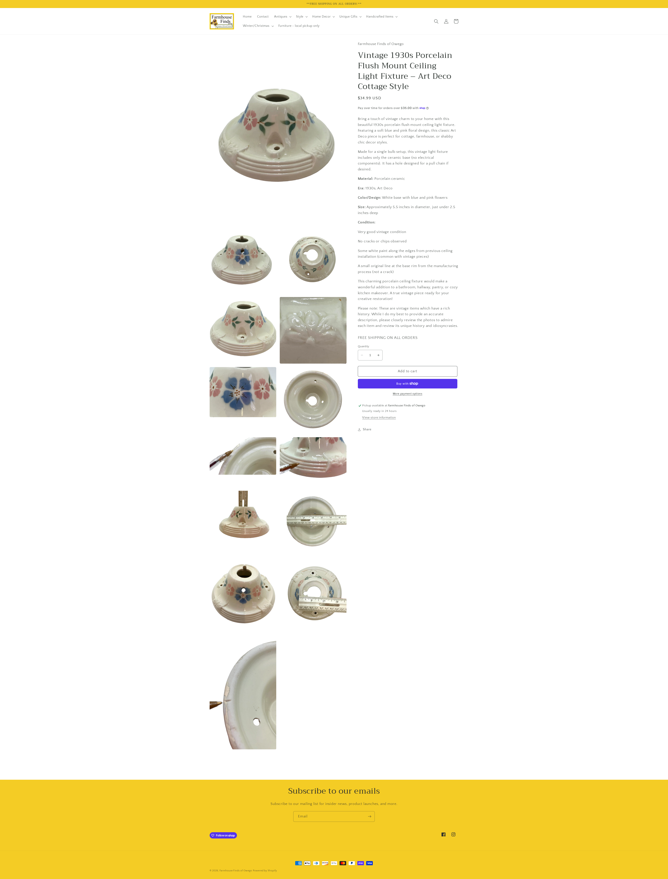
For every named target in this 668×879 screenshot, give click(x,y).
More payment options (407, 393)
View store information (379, 417)
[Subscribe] (370, 816)
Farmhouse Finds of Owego (236, 870)
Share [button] (367, 429)
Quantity (363, 346)
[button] (282, 16)
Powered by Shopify (265, 870)
